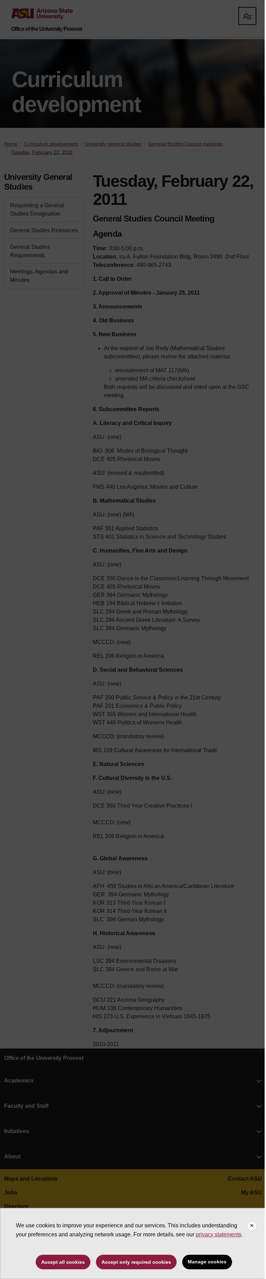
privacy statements (218, 1234)
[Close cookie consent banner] (252, 1226)
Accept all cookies (63, 1262)
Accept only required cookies (136, 1262)
